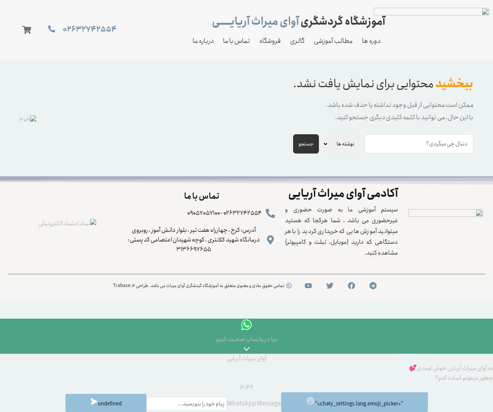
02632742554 (90, 29)
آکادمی (343, 193)
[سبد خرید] (26, 30)
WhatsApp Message (254, 404)
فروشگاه (270, 40)
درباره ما (203, 40)
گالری (297, 40)
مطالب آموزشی (333, 40)
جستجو (306, 144)
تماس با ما (236, 40)
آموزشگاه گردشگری (298, 21)
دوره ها (371, 40)
